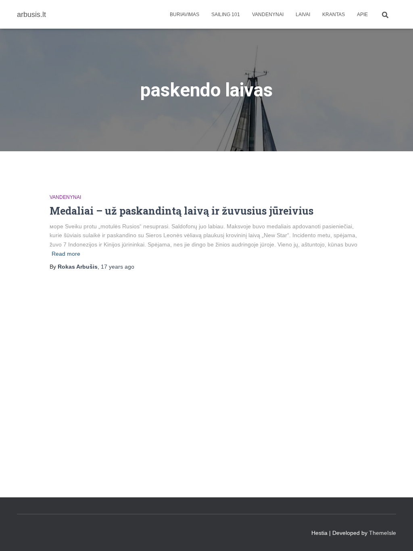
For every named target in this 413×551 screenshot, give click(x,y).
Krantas (333, 14)
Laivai (303, 14)
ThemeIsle (382, 533)
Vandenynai (268, 14)
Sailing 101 (225, 14)
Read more (66, 253)
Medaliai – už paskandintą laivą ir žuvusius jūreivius (181, 210)
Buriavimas (184, 14)
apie (362, 14)
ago (117, 266)
